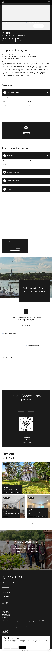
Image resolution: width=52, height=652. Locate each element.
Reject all (7, 647)
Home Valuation (6, 615)
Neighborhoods (6, 614)
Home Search (5, 612)
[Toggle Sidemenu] (49, 2)
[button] (26, 558)
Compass (30, 620)
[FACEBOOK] (3, 602)
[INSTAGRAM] (6, 602)
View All (38, 25)
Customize (15, 647)
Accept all (23, 647)
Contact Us (5, 617)
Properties (5, 611)
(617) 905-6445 (26, 131)
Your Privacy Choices (26, 650)
